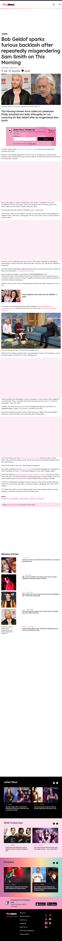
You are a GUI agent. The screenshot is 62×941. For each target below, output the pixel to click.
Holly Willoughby (13, 498)
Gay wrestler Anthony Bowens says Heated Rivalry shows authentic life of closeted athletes (45, 888)
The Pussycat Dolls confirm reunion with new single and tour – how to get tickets (45, 848)
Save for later (16, 70)
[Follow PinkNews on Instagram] (46, 923)
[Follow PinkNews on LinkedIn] (46, 927)
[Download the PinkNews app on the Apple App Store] (41, 904)
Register (45, 139)
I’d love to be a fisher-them (30, 458)
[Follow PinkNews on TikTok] (46, 920)
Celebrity (4, 34)
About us (23, 913)
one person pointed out (26, 271)
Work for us (23, 927)
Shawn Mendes (27, 469)
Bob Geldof (4, 498)
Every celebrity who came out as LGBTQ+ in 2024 (39, 295)
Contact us (23, 920)
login (8, 505)
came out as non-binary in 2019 (26, 149)
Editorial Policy (25, 916)
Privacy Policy (32, 143)
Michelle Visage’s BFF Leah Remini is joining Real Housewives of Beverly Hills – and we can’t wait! (17, 808)
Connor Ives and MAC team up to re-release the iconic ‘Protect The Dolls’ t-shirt (16, 849)
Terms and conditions (27, 930)
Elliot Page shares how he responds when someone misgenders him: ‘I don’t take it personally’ (40, 594)
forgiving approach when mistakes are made (30, 474)
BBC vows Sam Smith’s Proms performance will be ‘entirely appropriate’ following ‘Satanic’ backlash (39, 577)
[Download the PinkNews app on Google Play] (52, 904)
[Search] (54, 4)
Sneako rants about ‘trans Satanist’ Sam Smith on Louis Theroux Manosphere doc (41, 560)
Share (5, 70)
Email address (19, 136)
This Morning (40, 498)
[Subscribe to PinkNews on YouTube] (50, 920)
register (15, 505)
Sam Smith (32, 498)
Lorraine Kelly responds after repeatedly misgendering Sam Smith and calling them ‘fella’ (40, 629)
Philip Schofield (23, 498)
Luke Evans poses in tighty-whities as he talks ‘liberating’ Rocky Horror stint (45, 807)
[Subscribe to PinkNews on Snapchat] (50, 923)
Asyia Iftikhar (20, 68)
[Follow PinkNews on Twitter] (46, 916)
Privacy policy (24, 934)
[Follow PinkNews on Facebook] (50, 916)
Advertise (23, 923)
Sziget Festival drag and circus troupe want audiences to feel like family (16, 887)
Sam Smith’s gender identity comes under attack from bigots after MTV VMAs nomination (40, 612)
